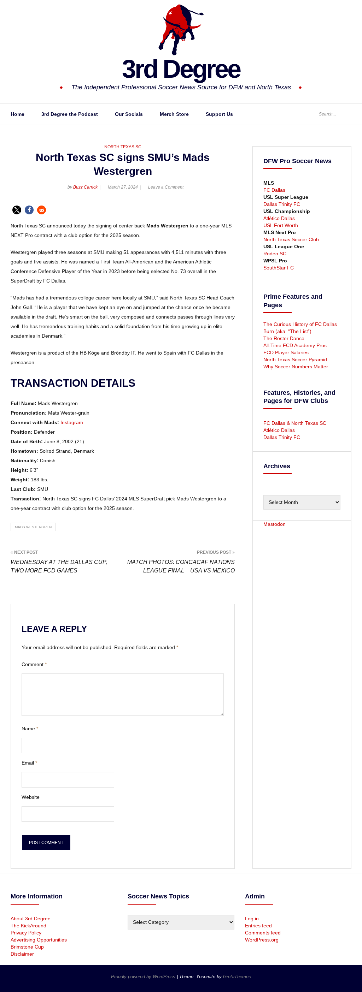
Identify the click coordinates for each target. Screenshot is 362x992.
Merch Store (174, 114)
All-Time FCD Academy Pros (295, 345)
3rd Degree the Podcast (69, 114)
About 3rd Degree (31, 918)
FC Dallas (274, 190)
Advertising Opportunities (39, 940)
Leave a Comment (165, 187)
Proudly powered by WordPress (144, 976)
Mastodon (274, 524)
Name (30, 728)
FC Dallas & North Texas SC (294, 423)
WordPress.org (262, 940)
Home (17, 114)
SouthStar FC (278, 268)
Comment (34, 664)
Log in (252, 918)
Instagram (71, 422)
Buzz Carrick (85, 187)
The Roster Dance (284, 338)
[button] (16, 210)
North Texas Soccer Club (291, 239)
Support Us (219, 114)
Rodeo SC (274, 253)
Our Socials (129, 114)
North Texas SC (122, 146)
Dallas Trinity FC (281, 204)
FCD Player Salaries (286, 352)
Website (31, 797)
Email (29, 763)
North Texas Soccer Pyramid (295, 359)
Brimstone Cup (27, 947)
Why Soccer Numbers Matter (295, 366)
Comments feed (263, 932)
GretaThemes (237, 976)
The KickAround (28, 925)
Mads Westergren (33, 527)
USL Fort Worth (280, 225)
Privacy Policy (26, 932)
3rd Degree (181, 69)
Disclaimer (22, 954)
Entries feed (258, 925)
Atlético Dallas (279, 218)
